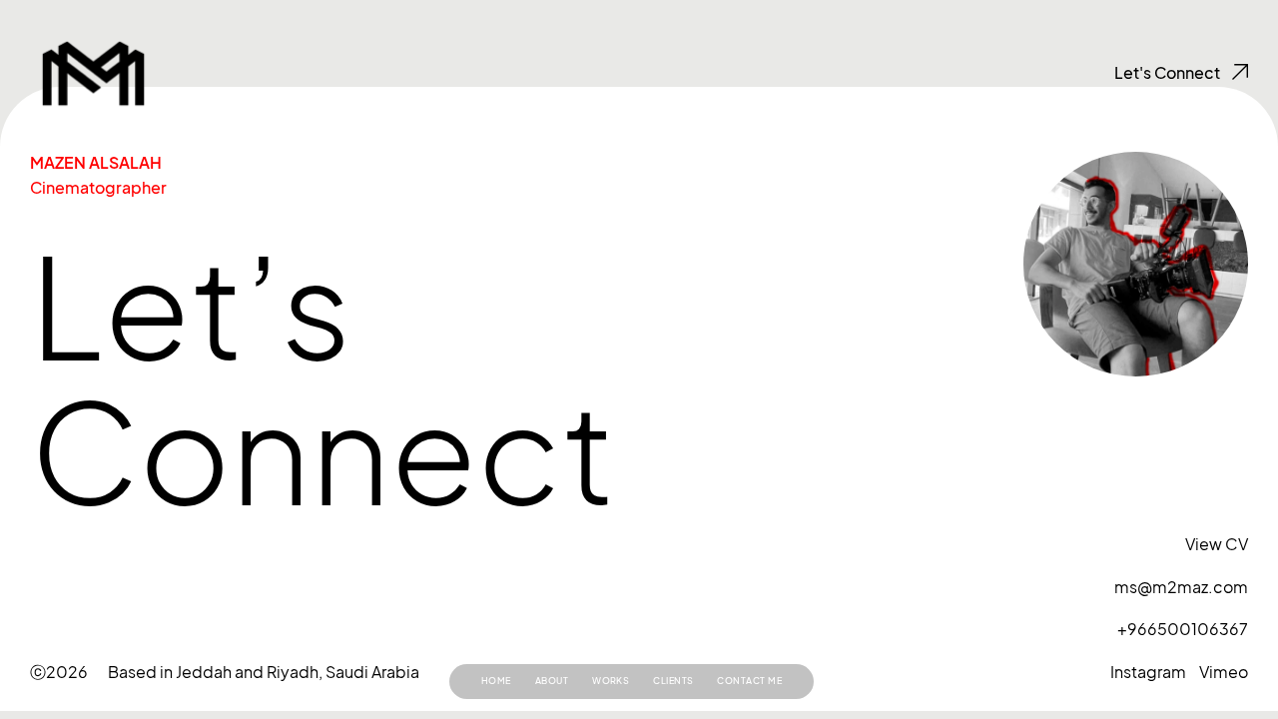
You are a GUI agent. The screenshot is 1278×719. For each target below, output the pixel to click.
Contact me (749, 680)
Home (496, 680)
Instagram (1148, 672)
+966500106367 (1182, 629)
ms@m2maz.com (1181, 587)
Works (610, 680)
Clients (673, 680)
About (551, 680)
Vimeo (1223, 672)
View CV (1216, 544)
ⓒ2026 (59, 672)
